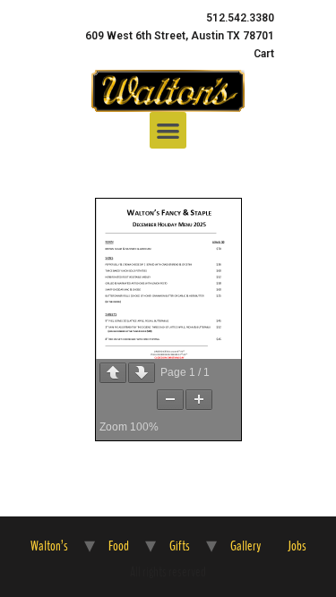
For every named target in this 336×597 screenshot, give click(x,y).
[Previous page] (112, 372)
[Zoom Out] (170, 399)
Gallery (245, 546)
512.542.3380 (240, 18)
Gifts (179, 546)
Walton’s (49, 546)
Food (118, 546)
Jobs (297, 546)
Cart (264, 53)
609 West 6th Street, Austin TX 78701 (179, 36)
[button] (168, 130)
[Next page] (141, 372)
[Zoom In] (198, 399)
